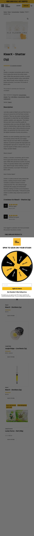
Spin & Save (17, 289)
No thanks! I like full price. (17, 292)
